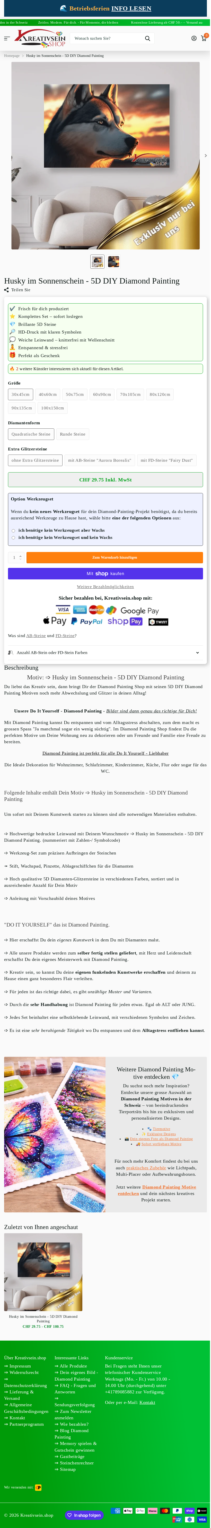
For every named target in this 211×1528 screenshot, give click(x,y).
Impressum (19, 1379)
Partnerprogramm (26, 1437)
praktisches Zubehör (158, 1174)
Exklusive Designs (158, 1140)
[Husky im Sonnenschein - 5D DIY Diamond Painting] (43, 1285)
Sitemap (66, 1482)
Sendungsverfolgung (74, 1417)
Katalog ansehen (7, 38)
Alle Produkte (72, 1379)
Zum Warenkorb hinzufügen (114, 557)
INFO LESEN (131, 8)
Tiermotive (158, 1135)
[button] (21, 553)
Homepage (12, 56)
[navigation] (97, 262)
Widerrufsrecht (23, 1385)
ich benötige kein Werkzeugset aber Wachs (62, 530)
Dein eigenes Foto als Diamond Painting (158, 1146)
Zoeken (147, 38)
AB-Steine (36, 635)
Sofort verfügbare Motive (159, 1150)
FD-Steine (65, 635)
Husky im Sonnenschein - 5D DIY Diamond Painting (43, 1332)
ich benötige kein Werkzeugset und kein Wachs (65, 537)
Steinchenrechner (75, 1475)
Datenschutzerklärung (25, 1398)
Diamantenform (24, 422)
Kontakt (16, 1430)
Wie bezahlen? (73, 1437)
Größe (14, 383)
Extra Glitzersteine (27, 449)
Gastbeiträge (71, 1469)
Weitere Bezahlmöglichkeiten (105, 586)
